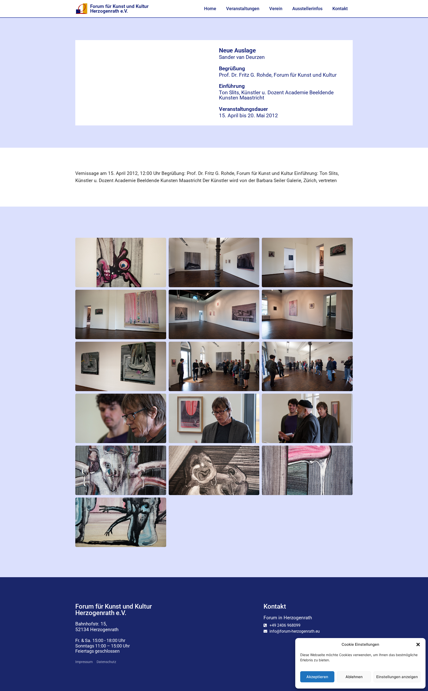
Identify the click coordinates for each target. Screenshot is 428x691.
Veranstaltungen (242, 8)
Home (210, 8)
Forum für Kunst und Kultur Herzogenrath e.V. (119, 8)
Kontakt (340, 8)
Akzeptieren (317, 676)
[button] (418, 644)
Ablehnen (354, 676)
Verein (275, 8)
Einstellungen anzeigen (397, 676)
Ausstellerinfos (307, 8)
